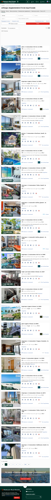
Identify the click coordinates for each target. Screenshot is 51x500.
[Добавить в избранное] (19, 47)
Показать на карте (14, 23)
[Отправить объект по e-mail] (31, 55)
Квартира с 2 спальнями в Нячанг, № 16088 (34, 116)
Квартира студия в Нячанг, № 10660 (31, 306)
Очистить (48, 21)
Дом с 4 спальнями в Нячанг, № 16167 (32, 289)
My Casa (47, 352)
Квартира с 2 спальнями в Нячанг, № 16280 (34, 168)
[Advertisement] (25, 39)
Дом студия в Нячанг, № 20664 (30, 323)
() (33, 1)
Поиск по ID (42, 11)
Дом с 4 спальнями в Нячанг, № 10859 (32, 98)
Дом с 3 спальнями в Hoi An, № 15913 (32, 219)
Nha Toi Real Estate (45, 58)
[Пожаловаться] (39, 55)
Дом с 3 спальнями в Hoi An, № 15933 (32, 375)
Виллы (7, 11)
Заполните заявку (25, 478)
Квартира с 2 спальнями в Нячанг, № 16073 (34, 393)
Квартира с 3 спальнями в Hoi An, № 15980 (33, 254)
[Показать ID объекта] (36, 55)
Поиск (38, 23)
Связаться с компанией (28, 58)
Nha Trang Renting (45, 91)
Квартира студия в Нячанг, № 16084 (31, 81)
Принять (17, 497)
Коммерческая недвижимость (24, 11)
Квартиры (3, 11)
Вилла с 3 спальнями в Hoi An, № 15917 (33, 64)
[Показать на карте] (22, 55)
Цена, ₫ (3, 18)
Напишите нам (31, 491)
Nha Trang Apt (46, 109)
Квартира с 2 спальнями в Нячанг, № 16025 (34, 427)
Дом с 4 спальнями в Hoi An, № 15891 (32, 150)
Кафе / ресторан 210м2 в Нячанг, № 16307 (33, 271)
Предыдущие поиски (5, 21)
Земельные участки (35, 11)
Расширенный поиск (39, 21)
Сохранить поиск (15, 21)
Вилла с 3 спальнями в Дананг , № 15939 (33, 358)
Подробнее (36, 52)
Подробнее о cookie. (10, 495)
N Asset (47, 214)
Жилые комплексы (13, 11)
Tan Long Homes (45, 145)
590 (25, 464)
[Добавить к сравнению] (17, 47)
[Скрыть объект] (25, 55)
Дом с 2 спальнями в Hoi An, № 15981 (32, 46)
